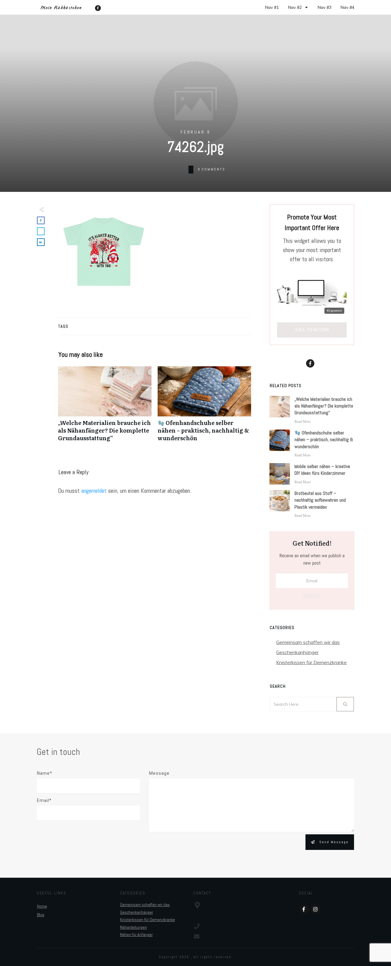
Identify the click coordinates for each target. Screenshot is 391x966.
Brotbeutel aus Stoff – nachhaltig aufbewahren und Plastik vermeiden (320, 500)
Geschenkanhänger (297, 652)
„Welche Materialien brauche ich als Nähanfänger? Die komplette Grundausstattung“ (105, 407)
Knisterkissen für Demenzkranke (311, 662)
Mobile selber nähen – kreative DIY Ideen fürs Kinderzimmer (322, 469)
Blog (40, 914)
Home (42, 906)
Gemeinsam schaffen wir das (308, 642)
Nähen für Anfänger (136, 934)
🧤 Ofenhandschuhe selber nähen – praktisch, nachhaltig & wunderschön (204, 407)
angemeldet (94, 491)
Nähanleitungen (133, 927)
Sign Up (312, 595)
